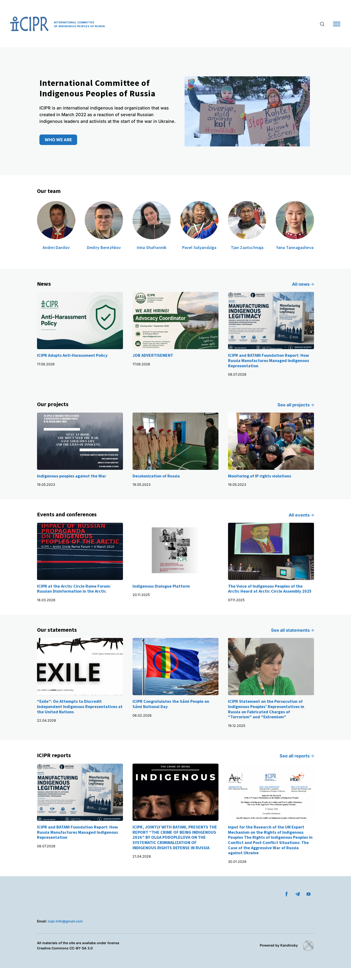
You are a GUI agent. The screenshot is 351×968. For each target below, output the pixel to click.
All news (301, 284)
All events (299, 515)
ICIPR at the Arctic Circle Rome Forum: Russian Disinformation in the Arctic (74, 588)
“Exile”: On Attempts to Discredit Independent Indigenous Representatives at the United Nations (79, 706)
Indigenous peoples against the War (71, 476)
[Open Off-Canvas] (336, 24)
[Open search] (322, 24)
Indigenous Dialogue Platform (161, 586)
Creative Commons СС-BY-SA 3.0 (65, 948)
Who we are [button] (58, 139)
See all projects (293, 404)
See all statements (290, 630)
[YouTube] (308, 894)
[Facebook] (286, 894)
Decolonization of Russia (156, 476)
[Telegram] (297, 894)
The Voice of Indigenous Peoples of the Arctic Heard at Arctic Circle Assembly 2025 (270, 588)
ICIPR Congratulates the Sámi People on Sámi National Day (171, 704)
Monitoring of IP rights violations (259, 476)
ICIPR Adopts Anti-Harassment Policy (72, 355)
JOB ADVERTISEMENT (153, 355)
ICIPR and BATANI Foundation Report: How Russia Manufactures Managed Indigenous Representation (268, 360)
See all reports (295, 755)
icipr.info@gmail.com (65, 921)
